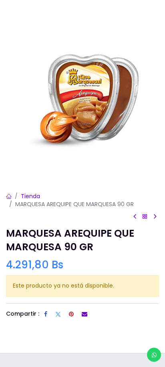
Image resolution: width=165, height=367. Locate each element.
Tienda (30, 196)
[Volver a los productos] (145, 217)
